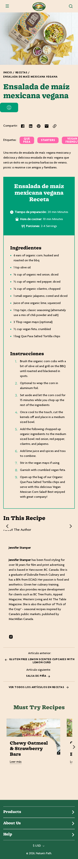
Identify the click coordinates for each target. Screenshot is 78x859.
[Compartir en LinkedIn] (31, 126)
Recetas (21, 72)
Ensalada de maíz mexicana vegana (30, 77)
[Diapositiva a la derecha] (71, 526)
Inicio (7, 72)
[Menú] (7, 6)
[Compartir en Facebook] (23, 126)
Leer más (16, 762)
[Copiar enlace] (55, 126)
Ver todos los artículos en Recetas (37, 687)
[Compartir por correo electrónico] (47, 126)
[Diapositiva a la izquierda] (7, 526)
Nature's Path (43, 853)
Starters (48, 140)
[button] (71, 6)
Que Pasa (26, 140)
